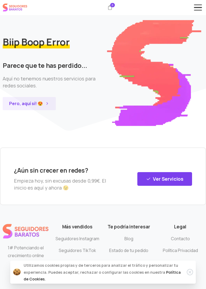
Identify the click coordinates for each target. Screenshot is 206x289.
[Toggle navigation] (198, 7)
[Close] (190, 272)
